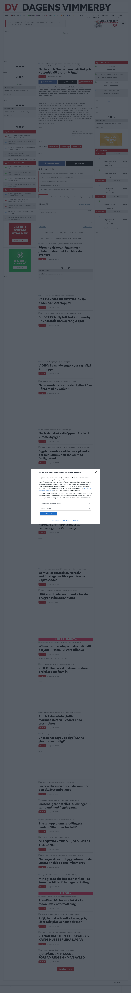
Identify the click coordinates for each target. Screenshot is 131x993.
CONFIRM (48, 513)
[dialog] (65, 496)
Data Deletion (55, 520)
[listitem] (65, 503)
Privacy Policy (75, 520)
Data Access (65, 520)
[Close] (96, 473)
